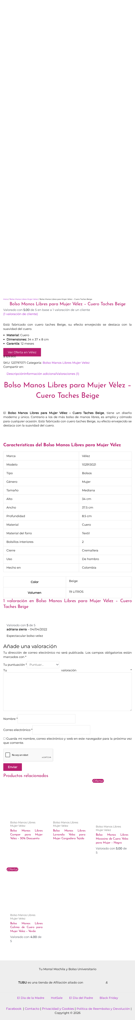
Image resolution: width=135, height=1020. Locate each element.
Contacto (32, 1009)
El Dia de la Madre (30, 998)
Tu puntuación (15, 665)
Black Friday (109, 998)
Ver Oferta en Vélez (22, 352)
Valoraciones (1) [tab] (67, 374)
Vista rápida (26, 814)
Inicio (5, 299)
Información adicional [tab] (40, 374)
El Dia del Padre (81, 998)
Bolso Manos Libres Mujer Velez (24, 299)
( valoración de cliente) (20, 314)
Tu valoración (67, 670)
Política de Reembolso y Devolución (104, 1009)
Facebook (14, 1009)
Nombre (10, 719)
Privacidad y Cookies (58, 1009)
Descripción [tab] (15, 374)
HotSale (57, 998)
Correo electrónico (17, 730)
